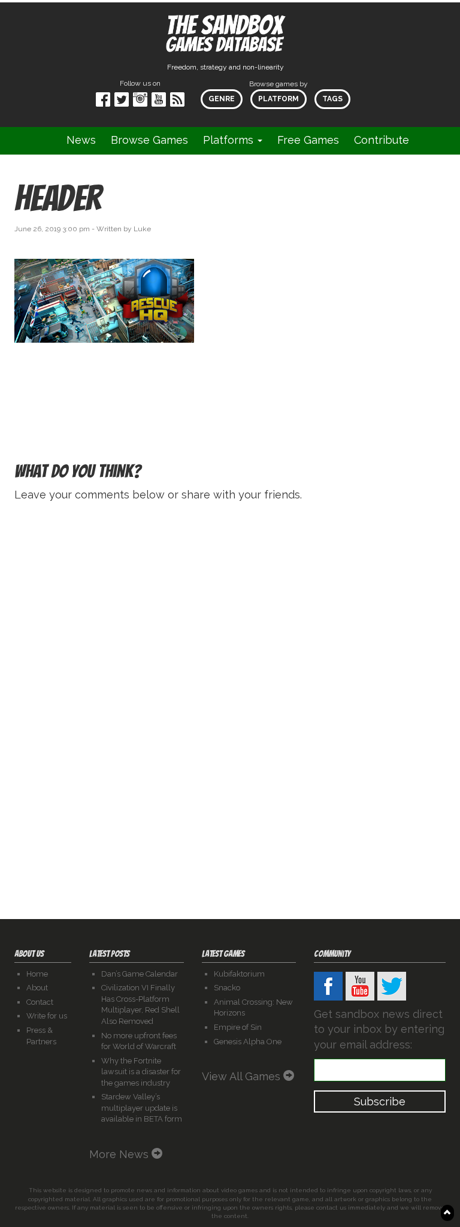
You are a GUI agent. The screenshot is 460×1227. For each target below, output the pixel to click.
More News (120, 1154)
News (81, 140)
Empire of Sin (238, 1027)
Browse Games (149, 140)
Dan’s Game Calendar (139, 973)
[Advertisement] (342, 288)
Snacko (227, 987)
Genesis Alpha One (248, 1041)
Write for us (46, 1015)
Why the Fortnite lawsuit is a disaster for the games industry (141, 1071)
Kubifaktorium (239, 973)
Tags (332, 99)
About (37, 987)
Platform (278, 99)
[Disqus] (230, 663)
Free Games (308, 140)
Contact (39, 1002)
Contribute (381, 140)
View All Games (242, 1076)
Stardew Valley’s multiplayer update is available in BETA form (141, 1107)
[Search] (431, 140)
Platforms (229, 140)
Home (37, 973)
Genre (221, 99)
